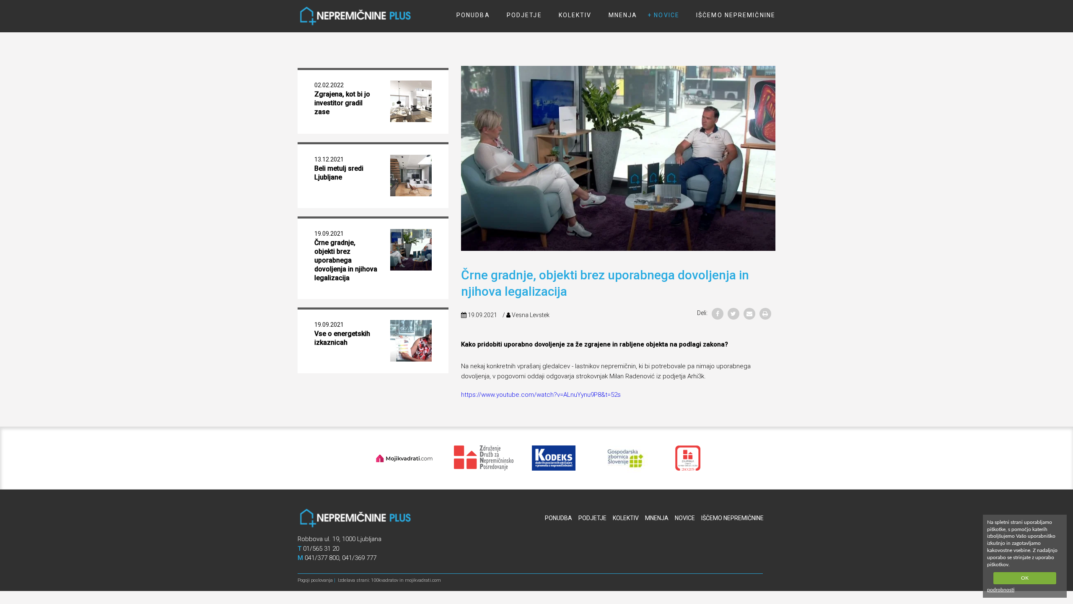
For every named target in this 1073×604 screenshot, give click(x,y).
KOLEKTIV (575, 15)
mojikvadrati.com (423, 580)
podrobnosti (1000, 589)
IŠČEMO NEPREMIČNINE (735, 15)
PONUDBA (473, 15)
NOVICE (666, 15)
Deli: (702, 313)
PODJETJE (524, 15)
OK (1025, 578)
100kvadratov (384, 580)
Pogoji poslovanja (315, 580)
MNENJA (623, 15)
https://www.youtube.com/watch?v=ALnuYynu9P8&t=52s (541, 394)
